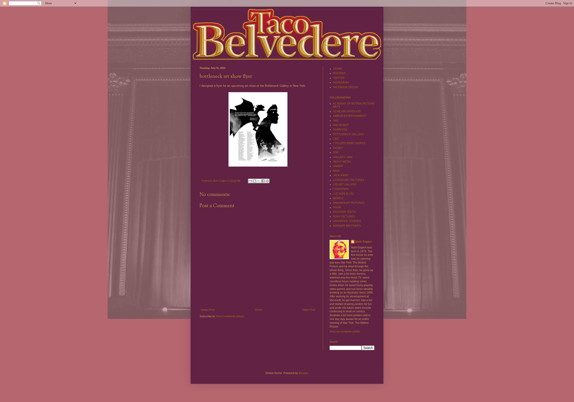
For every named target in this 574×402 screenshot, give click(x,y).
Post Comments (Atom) (230, 316)
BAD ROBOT (341, 125)
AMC (336, 120)
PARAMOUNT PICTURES (348, 202)
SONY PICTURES (344, 216)
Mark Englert (363, 241)
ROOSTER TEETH (344, 211)
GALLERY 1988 (342, 157)
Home (258, 309)
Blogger (303, 373)
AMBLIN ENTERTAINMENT (349, 115)
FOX (335, 152)
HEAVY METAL (342, 161)
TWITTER (339, 78)
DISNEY (338, 148)
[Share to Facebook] (263, 181)
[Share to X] (259, 181)
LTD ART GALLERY (345, 184)
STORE (337, 68)
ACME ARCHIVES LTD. (347, 111)
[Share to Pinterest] (267, 181)
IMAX (336, 170)
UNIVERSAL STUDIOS (347, 221)
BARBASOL (340, 129)
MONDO (338, 198)
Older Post (308, 309)
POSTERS (339, 73)
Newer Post (208, 309)
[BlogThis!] (254, 181)
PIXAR (337, 207)
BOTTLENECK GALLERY (348, 134)
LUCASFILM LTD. (343, 193)
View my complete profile (345, 331)
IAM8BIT (338, 166)
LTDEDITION (341, 189)
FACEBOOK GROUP (345, 87)
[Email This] (250, 181)
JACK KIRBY (341, 175)
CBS (336, 138)
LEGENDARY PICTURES (348, 180)
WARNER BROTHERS (347, 225)
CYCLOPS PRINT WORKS (349, 143)
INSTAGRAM (341, 82)
